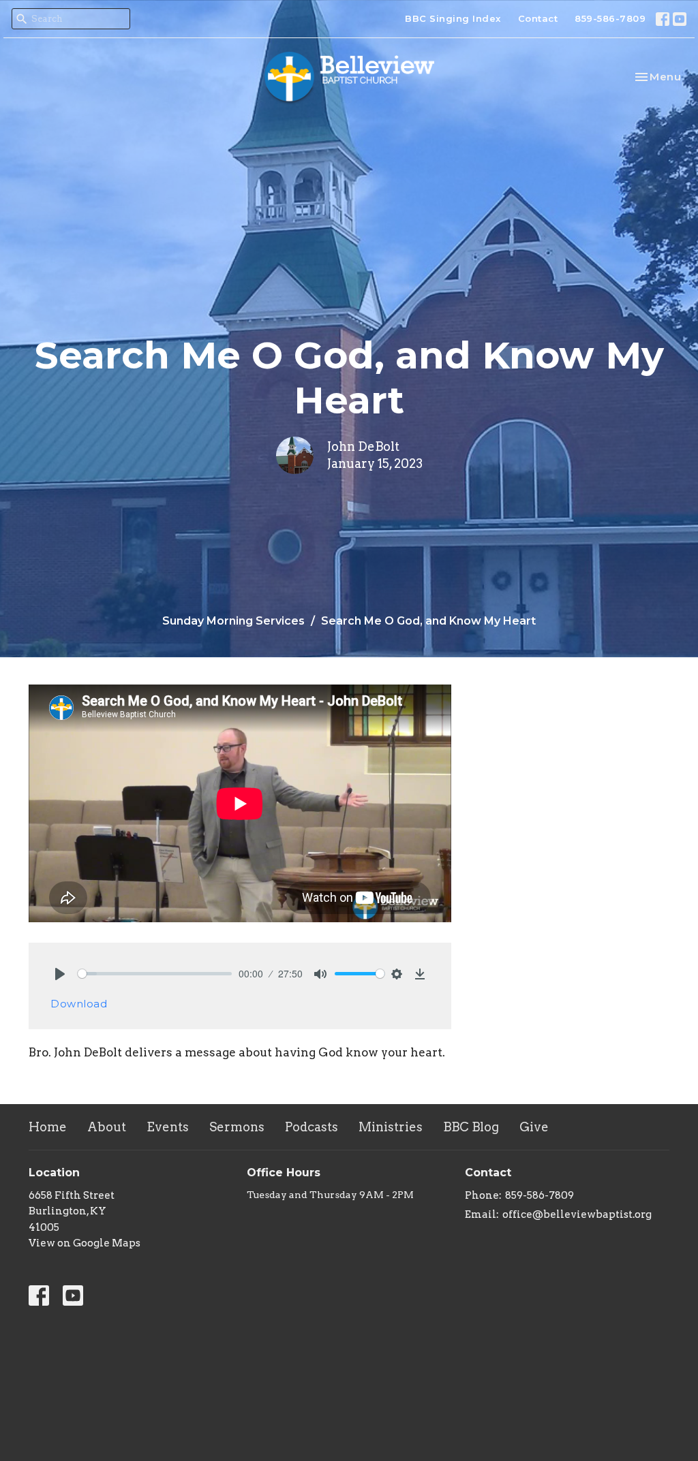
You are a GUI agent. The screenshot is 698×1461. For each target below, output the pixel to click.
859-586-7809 (610, 18)
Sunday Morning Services (233, 620)
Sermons (236, 1127)
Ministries (391, 1127)
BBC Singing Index (453, 18)
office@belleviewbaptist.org (577, 1214)
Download (78, 1003)
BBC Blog (471, 1127)
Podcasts (311, 1127)
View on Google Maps (84, 1243)
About (106, 1127)
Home (48, 1127)
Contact (538, 18)
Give (534, 1127)
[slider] (155, 973)
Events (168, 1127)
